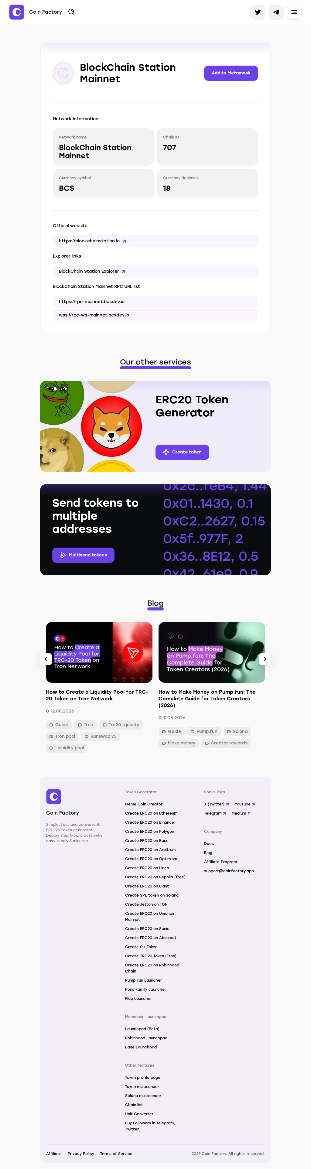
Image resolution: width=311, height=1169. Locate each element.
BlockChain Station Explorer (89, 271)
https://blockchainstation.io (89, 241)
